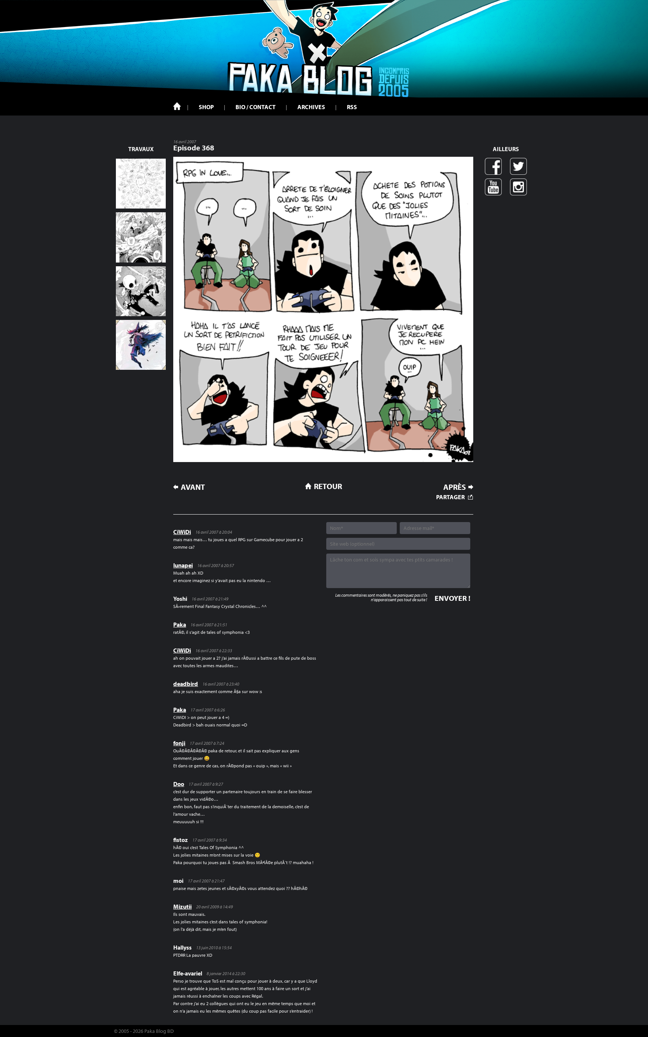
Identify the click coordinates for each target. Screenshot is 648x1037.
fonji (179, 743)
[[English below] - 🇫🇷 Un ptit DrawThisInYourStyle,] (141, 291)
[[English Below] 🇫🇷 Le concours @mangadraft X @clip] (141, 237)
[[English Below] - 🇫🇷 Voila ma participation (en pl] (141, 345)
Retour (328, 486)
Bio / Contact (256, 107)
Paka (179, 624)
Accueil (177, 106)
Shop (206, 107)
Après (454, 487)
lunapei (183, 565)
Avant (193, 487)
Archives (311, 107)
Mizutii (182, 906)
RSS (352, 107)
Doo (178, 784)
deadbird (185, 683)
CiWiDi (182, 532)
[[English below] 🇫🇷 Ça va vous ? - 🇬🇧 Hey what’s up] (141, 184)
